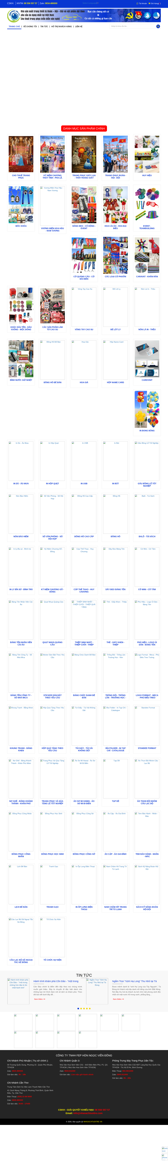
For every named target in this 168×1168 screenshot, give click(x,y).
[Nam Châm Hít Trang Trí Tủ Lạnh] (115, 884)
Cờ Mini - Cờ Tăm (147, 589)
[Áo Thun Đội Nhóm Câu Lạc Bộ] (147, 779)
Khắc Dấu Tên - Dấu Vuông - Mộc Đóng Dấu (21, 329)
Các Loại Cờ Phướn (115, 276)
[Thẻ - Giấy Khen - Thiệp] (115, 620)
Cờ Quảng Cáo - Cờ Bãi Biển (84, 277)
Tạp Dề (115, 801)
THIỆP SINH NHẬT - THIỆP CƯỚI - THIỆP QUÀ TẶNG (84, 644)
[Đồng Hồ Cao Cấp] (84, 514)
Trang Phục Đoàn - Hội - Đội (115, 176)
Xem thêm (38, 999)
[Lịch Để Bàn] (21, 884)
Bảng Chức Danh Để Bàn (84, 696)
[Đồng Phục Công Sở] (84, 831)
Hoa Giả (84, 382)
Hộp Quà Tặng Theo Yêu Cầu (52, 749)
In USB (84, 483)
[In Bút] (115, 461)
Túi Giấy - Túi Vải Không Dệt (84, 749)
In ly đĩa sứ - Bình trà (21, 589)
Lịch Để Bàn (21, 907)
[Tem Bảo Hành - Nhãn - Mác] (147, 831)
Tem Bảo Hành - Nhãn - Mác (147, 855)
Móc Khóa (21, 226)
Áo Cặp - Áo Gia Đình (115, 854)
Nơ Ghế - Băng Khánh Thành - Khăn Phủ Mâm (21, 803)
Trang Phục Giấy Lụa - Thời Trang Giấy (84, 176)
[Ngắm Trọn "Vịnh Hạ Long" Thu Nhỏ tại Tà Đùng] (97, 991)
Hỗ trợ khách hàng (61, 26)
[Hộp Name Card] (115, 360)
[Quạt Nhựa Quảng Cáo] (52, 620)
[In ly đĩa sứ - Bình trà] (21, 567)
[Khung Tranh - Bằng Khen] (21, 726)
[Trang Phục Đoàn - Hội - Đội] (115, 154)
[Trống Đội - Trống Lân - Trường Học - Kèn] (115, 673)
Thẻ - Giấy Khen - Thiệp (115, 643)
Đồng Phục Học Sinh (52, 854)
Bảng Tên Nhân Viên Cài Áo (21, 643)
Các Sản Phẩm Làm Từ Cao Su (52, 328)
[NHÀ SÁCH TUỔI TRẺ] (84, 16)
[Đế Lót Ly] (115, 307)
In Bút (115, 483)
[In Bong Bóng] (147, 409)
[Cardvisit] (147, 359)
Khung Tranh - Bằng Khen (21, 749)
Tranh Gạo (52, 907)
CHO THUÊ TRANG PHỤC (21, 176)
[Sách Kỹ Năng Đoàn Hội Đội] (147, 884)
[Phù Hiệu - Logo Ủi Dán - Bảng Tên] (147, 620)
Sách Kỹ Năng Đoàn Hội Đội (147, 908)
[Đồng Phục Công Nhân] (21, 831)
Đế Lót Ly (116, 329)
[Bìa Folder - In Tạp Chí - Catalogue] (115, 726)
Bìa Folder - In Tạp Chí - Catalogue (116, 749)
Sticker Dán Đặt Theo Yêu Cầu (52, 696)
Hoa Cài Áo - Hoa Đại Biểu (115, 227)
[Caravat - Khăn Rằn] (147, 255)
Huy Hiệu (147, 175)
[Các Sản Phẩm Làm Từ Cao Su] (52, 306)
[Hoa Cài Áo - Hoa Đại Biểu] (115, 205)
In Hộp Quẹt (52, 483)
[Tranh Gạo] (52, 884)
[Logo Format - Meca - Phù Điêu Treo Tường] (147, 673)
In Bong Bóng (147, 430)
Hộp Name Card (115, 382)
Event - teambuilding (147, 227)
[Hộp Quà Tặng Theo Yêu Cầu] (52, 726)
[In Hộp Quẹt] (52, 461)
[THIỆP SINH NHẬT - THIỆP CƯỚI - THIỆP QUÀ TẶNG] (84, 620)
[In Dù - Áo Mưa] (21, 461)
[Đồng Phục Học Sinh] (52, 831)
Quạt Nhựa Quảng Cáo (52, 643)
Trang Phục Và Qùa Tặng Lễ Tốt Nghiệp (52, 802)
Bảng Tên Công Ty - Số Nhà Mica (21, 696)
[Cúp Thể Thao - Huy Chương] (84, 567)
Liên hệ (78, 26)
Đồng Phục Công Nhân (21, 855)
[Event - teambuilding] (147, 205)
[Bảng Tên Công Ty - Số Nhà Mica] (21, 673)
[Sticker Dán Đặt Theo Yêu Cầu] (52, 673)
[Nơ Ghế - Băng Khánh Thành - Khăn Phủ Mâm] (21, 779)
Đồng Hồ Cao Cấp (84, 536)
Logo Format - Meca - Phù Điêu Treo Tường (147, 697)
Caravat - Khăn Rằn (147, 276)
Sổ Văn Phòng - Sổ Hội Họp (53, 537)
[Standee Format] (147, 726)
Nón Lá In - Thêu (147, 329)
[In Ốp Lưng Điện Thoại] (84, 884)
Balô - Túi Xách (147, 536)
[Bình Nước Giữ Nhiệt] (21, 359)
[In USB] (84, 461)
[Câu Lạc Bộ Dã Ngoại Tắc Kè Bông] (21, 937)
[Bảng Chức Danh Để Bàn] (84, 673)
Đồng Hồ (115, 536)
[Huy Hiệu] (147, 154)
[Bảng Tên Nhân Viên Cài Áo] (21, 620)
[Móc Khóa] (21, 205)
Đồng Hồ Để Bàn (52, 382)
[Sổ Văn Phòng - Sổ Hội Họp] (52, 514)
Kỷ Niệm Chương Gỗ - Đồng (52, 590)
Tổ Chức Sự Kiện (52, 960)
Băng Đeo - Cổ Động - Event (84, 227)
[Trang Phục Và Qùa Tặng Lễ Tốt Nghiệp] (52, 779)
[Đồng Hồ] (115, 514)
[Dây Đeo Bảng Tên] (115, 567)
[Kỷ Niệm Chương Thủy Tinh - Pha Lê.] (52, 154)
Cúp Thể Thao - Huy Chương (84, 590)
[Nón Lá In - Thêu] (147, 307)
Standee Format (147, 748)
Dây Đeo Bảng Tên (115, 589)
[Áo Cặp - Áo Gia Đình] (115, 831)
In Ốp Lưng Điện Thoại (84, 908)
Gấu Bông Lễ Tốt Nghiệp (147, 484)
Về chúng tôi (30, 26)
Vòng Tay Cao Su (84, 329)
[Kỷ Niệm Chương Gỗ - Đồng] (52, 567)
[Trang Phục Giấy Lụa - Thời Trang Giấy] (84, 154)
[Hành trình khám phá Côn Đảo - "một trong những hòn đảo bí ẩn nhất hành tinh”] (18, 991)
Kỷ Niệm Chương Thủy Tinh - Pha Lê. (52, 176)
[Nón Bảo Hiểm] (21, 514)
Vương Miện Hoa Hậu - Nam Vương (52, 229)
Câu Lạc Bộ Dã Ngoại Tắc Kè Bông (21, 961)
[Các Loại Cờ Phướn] (115, 255)
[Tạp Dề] (115, 779)
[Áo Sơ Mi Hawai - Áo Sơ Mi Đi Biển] (84, 779)
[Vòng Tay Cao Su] (84, 307)
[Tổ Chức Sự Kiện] (52, 937)
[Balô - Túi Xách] (147, 514)
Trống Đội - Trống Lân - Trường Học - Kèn (115, 697)
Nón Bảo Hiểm (21, 536)
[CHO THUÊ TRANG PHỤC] (21, 154)
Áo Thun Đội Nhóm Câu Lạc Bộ (147, 802)
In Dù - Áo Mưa (21, 483)
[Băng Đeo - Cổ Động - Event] (84, 205)
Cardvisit (147, 380)
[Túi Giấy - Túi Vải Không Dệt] (84, 726)
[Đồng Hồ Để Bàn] (52, 360)
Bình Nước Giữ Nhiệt (21, 380)
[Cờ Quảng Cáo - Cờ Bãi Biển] (84, 255)
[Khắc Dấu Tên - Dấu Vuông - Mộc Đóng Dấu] (21, 306)
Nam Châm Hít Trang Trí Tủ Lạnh (115, 908)
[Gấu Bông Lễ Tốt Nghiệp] (147, 461)
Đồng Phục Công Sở (84, 854)
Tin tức (44, 26)
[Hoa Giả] (84, 360)
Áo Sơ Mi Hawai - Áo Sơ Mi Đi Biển (84, 802)
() (156, 3)
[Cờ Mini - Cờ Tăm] (147, 567)
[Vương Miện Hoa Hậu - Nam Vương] (52, 206)
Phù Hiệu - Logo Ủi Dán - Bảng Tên (147, 643)
